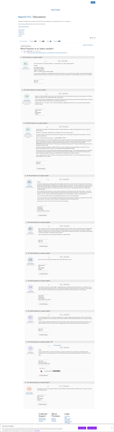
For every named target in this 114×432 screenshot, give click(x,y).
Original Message (41, 168)
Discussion (33, 41)
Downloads (67, 2)
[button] (22, 51)
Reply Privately (64, 60)
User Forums (55, 9)
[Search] (88, 2)
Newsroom (54, 419)
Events (49, 41)
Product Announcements (23, 26)
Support (60, 2)
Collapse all (90, 45)
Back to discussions (26, 46)
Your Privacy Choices (69, 422)
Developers (54, 421)
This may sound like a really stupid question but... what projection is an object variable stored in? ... (47, 52)
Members (57, 41)
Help (54, 2)
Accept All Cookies (92, 428)
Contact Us (41, 421)
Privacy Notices (67, 418)
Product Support (42, 418)
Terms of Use (67, 416)
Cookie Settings (82, 428)
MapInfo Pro (25, 16)
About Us (53, 418)
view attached (58, 345)
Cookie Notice (37, 430)
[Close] (111, 427)
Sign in (93, 2)
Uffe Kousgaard (27, 100)
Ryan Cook (25, 67)
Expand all (85, 45)
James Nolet (29, 186)
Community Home (23, 41)
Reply (59, 60)
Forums (74, 2)
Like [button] (45, 61)
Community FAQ (42, 419)
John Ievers (30, 352)
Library (41, 41)
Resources (81, 2)
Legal (65, 417)
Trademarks (66, 420)
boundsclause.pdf (48, 371)
